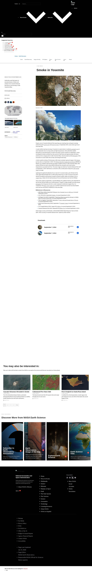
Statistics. (54, 195)
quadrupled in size (75, 149)
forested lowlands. (55, 144)
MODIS (18, 131)
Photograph (15, 132)
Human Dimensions (8, 137)
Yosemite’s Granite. (64, 203)
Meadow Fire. (62, 208)
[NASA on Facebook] (67, 478)
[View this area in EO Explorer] (13, 111)
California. (59, 206)
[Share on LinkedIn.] (11, 102)
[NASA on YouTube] (75, 478)
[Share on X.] (6, 102)
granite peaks (46, 144)
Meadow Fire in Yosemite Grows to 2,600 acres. (63, 192)
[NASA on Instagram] (70, 478)
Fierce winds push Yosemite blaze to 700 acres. (68, 200)
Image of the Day (37, 59)
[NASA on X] (73, 478)
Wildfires (15, 137)
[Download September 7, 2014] (78, 227)
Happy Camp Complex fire (49, 185)
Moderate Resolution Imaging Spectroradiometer (65, 161)
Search (70, 59)
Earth (21, 59)
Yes (7, 570)
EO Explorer (44, 59)
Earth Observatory (28, 59)
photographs (75, 155)
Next (17, 405)
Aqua (14, 131)
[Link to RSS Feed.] (14, 102)
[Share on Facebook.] (8, 102)
